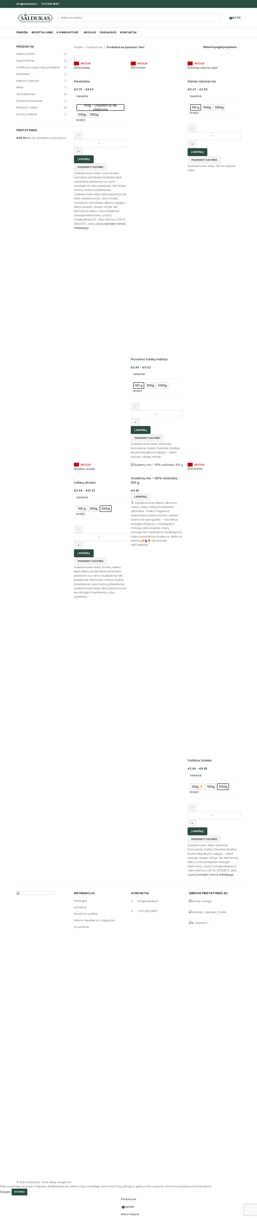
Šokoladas (23, 74)
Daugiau (6, 1192)
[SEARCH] (215, 17)
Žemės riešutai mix (202, 81)
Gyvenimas (81, 927)
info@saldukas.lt (26, 3)
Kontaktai (80, 907)
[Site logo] (35, 17)
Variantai (82, 96)
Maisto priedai (25, 54)
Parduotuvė (95, 47)
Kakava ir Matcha (27, 81)
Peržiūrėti (78, 74)
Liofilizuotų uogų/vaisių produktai (37, 67)
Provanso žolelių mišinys (149, 359)
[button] (141, 497)
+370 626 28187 (50, 3)
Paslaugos (80, 901)
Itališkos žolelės (200, 760)
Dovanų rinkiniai (26, 114)
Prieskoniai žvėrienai (29, 101)
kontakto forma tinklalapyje (215, 875)
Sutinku (19, 1191)
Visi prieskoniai (25, 94)
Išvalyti (80, 120)
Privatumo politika (85, 914)
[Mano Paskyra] (225, 17)
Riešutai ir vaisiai (26, 107)
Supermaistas (25, 61)
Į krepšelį (84, 159)
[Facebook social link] (234, 4)
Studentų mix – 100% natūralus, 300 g (154, 480)
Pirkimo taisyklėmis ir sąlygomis (94, 920)
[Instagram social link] (238, 4)
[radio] (100, 107)
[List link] (157, 1032)
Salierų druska (85, 482)
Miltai (19, 87)
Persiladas (82, 81)
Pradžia (79, 47)
